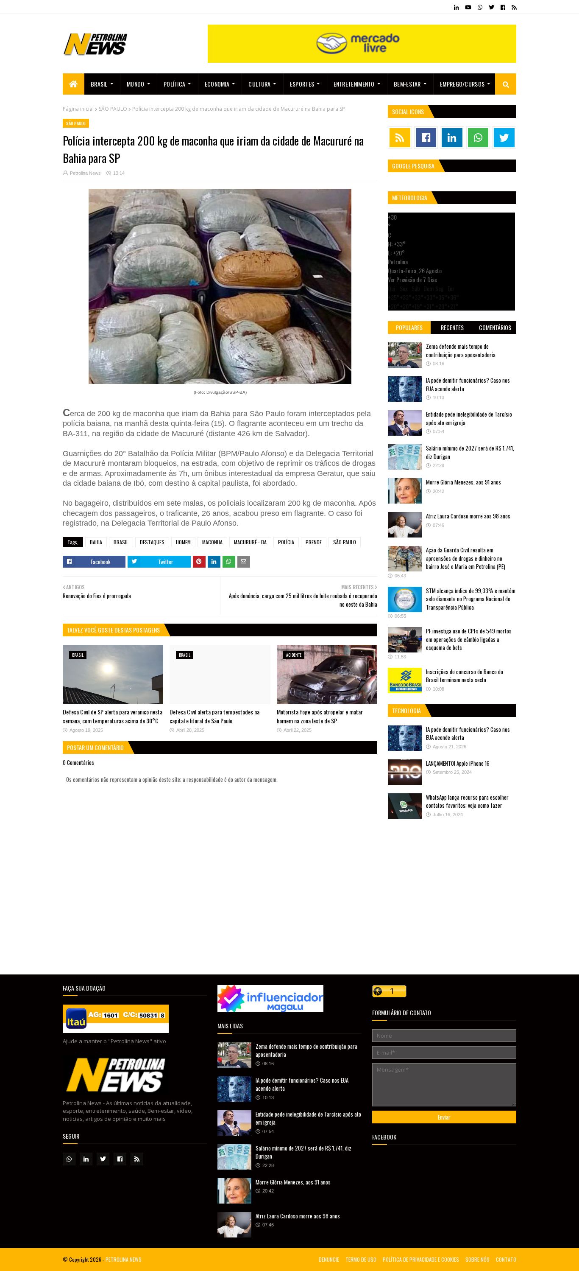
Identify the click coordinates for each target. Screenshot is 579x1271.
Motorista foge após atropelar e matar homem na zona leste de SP (320, 716)
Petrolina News (85, 173)
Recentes (452, 327)
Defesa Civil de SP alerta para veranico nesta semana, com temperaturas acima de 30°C (112, 716)
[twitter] (491, 7)
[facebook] (502, 7)
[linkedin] (456, 7)
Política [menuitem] (174, 83)
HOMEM (183, 542)
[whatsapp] (480, 7)
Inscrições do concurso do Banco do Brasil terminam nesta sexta (464, 675)
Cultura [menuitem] (259, 83)
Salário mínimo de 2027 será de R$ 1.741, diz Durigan (470, 452)
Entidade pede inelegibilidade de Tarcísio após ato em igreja (469, 418)
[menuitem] (73, 84)
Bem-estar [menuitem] (407, 83)
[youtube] (468, 7)
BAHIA (96, 542)
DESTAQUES (152, 542)
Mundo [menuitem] (136, 83)
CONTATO (506, 1259)
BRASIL (121, 542)
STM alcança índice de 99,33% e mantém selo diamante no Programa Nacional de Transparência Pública (470, 598)
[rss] (512, 7)
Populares (409, 327)
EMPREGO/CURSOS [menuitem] (462, 83)
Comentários (495, 327)
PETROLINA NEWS (124, 1259)
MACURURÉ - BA (250, 542)
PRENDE (314, 542)
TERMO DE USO (360, 1259)
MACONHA (212, 542)
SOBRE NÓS (477, 1259)
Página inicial (78, 108)
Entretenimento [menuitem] (354, 83)
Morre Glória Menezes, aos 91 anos (463, 482)
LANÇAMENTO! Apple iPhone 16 (458, 763)
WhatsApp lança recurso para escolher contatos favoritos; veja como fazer (467, 801)
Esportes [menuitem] (302, 83)
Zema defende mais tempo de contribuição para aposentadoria (460, 350)
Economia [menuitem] (217, 83)
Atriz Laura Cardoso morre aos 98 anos (468, 516)
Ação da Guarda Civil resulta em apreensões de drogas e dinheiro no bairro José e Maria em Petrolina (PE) (465, 558)
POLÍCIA (286, 542)
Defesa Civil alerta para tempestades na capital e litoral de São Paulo (214, 716)
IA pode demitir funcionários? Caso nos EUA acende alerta (468, 384)
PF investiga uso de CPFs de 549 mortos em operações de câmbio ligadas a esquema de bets (469, 639)
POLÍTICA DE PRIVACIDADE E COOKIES (421, 1259)
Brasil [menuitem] (99, 83)
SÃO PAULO (113, 108)
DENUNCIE (329, 1259)
